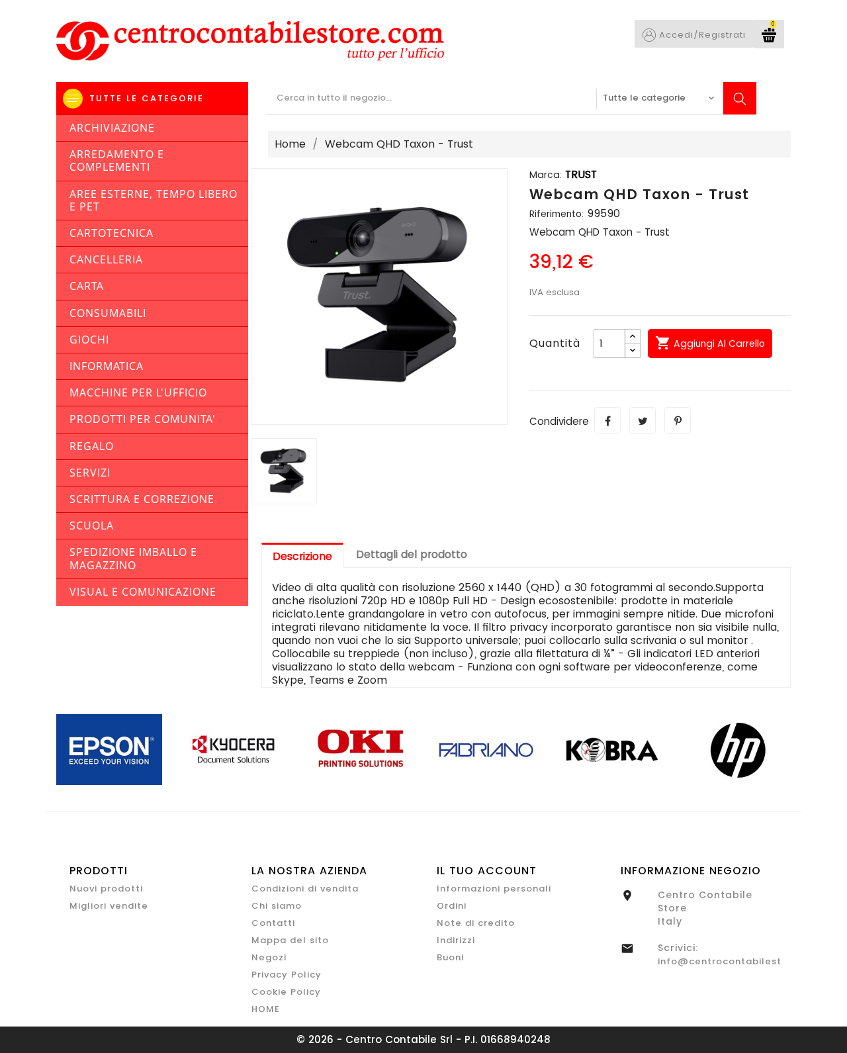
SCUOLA (91, 525)
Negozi (269, 957)
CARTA (86, 286)
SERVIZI (90, 472)
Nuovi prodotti (106, 888)
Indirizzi (456, 940)
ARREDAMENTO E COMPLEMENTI (116, 160)
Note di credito (476, 923)
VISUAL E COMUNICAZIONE (142, 591)
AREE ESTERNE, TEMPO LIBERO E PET (153, 200)
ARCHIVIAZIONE (112, 127)
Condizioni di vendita (305, 888)
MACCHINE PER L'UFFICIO (138, 392)
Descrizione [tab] (302, 556)
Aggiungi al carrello (710, 343)
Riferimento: (556, 213)
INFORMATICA (106, 366)
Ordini (452, 905)
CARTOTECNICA (111, 233)
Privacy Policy (286, 974)
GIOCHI (89, 339)
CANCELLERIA (106, 259)
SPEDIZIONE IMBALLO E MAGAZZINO (133, 558)
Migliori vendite (108, 905)
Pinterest (677, 420)
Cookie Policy (286, 991)
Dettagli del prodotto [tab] (411, 554)
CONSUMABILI (107, 313)
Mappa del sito (290, 940)
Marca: (545, 174)
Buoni (450, 957)
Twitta (642, 420)
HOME (265, 1009)
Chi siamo (276, 905)
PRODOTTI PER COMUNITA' (142, 419)
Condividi (607, 420)
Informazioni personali (494, 888)
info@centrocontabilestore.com (740, 961)
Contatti (273, 923)
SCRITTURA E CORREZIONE (141, 499)
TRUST (581, 174)
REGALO (91, 446)
